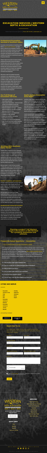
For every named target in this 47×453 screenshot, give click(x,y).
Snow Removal (34, 409)
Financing (24, 446)
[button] (43, 2)
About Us (14, 426)
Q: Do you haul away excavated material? (12, 274)
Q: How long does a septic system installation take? (14, 262)
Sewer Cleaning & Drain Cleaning (34, 403)
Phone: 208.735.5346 (27, 31)
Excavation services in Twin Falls (6, 292)
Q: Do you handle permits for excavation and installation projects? (17, 244)
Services (15, 446)
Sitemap (14, 428)
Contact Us (30, 446)
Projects (19, 446)
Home (14, 424)
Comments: (9, 356)
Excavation (34, 407)
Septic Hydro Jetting (34, 415)
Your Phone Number (11, 340)
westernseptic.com (37, 31)
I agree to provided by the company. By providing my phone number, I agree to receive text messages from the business (23, 374)
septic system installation (9, 46)
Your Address (10, 346)
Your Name (9, 335)
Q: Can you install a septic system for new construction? (15, 271)
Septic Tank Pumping (34, 401)
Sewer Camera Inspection (34, 405)
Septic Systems (34, 411)
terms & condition (15, 373)
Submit (9, 379)
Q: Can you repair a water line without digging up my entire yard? (17, 277)
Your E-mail (26, 335)
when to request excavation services (34, 251)
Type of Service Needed (12, 351)
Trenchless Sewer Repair (34, 413)
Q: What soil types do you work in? (10, 268)
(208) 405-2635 (12, 416)
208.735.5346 (33, 231)
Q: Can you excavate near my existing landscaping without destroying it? (19, 265)
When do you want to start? (30, 351)
